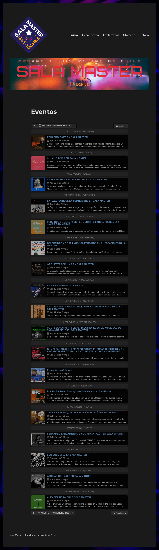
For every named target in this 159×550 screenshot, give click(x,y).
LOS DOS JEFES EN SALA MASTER (67, 454)
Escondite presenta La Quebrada (65, 285)
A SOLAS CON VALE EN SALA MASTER (69, 476)
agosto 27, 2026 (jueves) (79, 152)
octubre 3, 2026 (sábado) (79, 385)
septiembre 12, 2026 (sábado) (79, 301)
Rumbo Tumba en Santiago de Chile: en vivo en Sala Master (79, 391)
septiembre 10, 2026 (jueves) (79, 279)
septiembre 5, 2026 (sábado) (79, 258)
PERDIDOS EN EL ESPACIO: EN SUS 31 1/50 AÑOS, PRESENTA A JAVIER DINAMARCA (83, 223)
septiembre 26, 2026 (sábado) (79, 364)
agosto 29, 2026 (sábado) (79, 173)
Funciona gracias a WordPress (40, 535)
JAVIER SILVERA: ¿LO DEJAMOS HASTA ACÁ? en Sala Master (81, 412)
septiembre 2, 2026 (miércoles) (79, 195)
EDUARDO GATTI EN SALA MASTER (67, 137)
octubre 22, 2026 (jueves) (79, 428)
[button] (119, 513)
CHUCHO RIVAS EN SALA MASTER (66, 158)
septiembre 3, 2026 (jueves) (79, 216)
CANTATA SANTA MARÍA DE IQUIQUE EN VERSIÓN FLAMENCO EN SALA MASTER (84, 308)
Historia (144, 35)
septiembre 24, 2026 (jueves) (79, 343)
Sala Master (16, 535)
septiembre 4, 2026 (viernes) (79, 237)
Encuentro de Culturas (59, 370)
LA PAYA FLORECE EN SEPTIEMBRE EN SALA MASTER (78, 200)
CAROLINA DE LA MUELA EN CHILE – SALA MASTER (77, 179)
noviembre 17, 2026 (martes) (79, 491)
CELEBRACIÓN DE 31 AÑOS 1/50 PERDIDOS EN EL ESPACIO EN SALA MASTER (86, 244)
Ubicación (129, 35)
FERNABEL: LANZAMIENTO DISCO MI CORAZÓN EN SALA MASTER (85, 433)
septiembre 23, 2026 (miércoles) (79, 322)
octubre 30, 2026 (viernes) (79, 449)
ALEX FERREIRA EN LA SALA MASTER (69, 497)
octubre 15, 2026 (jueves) (79, 406)
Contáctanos (111, 35)
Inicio (74, 35)
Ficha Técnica (90, 35)
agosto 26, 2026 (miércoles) (79, 131)
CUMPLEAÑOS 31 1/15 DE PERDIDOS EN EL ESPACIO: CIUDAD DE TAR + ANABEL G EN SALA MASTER (84, 329)
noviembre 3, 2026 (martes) (79, 470)
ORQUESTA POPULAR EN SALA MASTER (70, 264)
